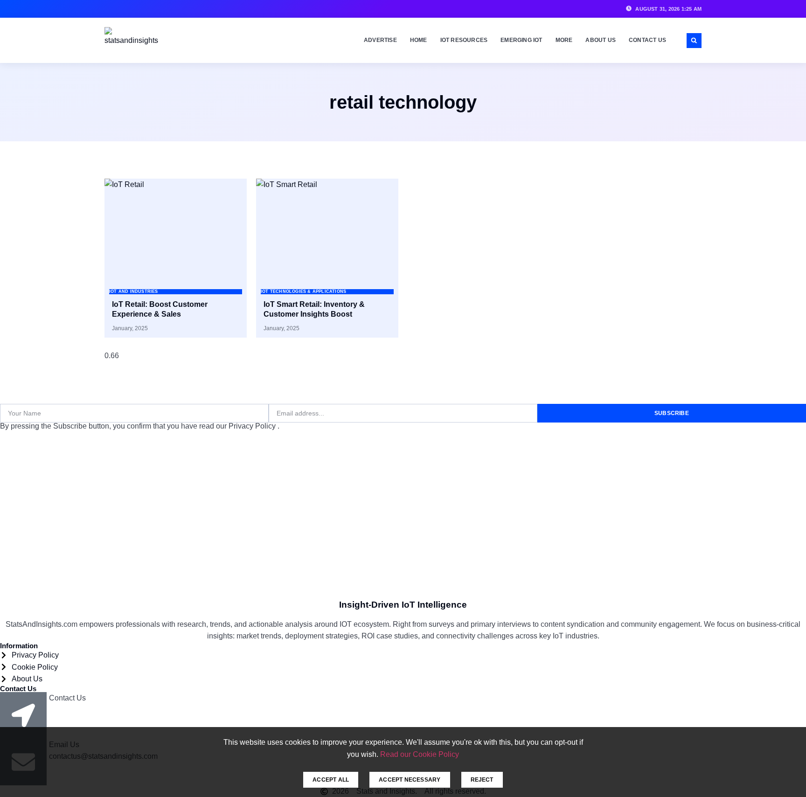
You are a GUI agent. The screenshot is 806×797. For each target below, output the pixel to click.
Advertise (380, 40)
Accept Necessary (409, 779)
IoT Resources (464, 40)
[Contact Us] (23, 715)
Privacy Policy (253, 426)
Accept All (331, 779)
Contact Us (647, 40)
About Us (600, 40)
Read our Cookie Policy (419, 754)
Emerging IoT (521, 40)
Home (418, 40)
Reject (482, 779)
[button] (694, 40)
